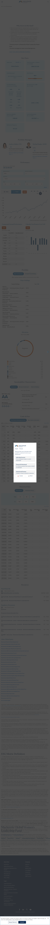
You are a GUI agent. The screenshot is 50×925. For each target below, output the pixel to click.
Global (31, 475)
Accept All (22, 922)
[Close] (48, 918)
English (16, 448)
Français (21, 448)
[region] (25, 920)
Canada (21, 475)
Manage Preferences (13, 922)
